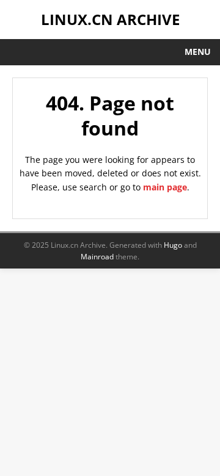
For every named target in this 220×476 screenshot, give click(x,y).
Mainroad (97, 256)
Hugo (173, 245)
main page (165, 187)
